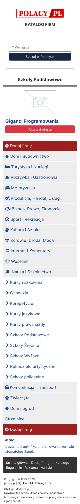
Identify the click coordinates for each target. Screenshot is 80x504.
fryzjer (36, 446)
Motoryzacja (22, 187)
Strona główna (17, 463)
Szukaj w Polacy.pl (40, 57)
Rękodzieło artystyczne (32, 366)
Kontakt (46, 467)
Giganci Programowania (32, 121)
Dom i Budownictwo (29, 156)
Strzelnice (15, 418)
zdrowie (67, 446)
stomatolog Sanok (19, 451)
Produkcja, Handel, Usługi (35, 198)
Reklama (31, 467)
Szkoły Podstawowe (29, 334)
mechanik (22, 446)
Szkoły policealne (26, 376)
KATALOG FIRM (40, 24)
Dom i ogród (21, 408)
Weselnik (19, 261)
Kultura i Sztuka (25, 229)
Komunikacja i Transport (32, 387)
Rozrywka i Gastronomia (33, 177)
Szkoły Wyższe (24, 355)
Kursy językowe (24, 313)
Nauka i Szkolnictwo (30, 271)
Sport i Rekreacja (26, 219)
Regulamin (14, 467)
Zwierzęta (19, 397)
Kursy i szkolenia (25, 282)
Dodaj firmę (20, 145)
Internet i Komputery (29, 250)
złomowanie (51, 446)
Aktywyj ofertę (40, 129)
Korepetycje (21, 303)
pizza (9, 446)
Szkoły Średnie (24, 345)
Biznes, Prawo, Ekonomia (35, 208)
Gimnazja (18, 292)
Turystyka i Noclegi (29, 166)
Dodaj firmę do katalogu (50, 463)
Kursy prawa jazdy (27, 324)
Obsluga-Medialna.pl (17, 489)
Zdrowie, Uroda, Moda (31, 240)
